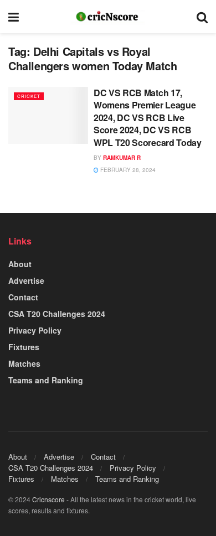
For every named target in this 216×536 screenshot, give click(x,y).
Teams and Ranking (45, 380)
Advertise (26, 280)
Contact (23, 297)
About (20, 263)
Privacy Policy (34, 330)
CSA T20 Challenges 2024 (56, 313)
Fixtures (23, 346)
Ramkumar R (122, 158)
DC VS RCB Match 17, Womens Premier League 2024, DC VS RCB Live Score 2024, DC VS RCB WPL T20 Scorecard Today (148, 117)
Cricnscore (48, 499)
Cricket (28, 96)
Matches (24, 363)
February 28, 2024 (127, 170)
